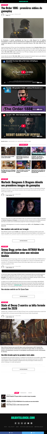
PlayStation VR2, (18, 284)
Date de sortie (12, 141)
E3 (16, 141)
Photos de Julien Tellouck (26, 426)
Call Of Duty (11, 426)
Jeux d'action (21, 141)
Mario (17, 426)
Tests (5, 426)
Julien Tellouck (9, 195)
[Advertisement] (23, 382)
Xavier (7, 15)
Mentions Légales (39, 426)
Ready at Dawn (28, 141)
